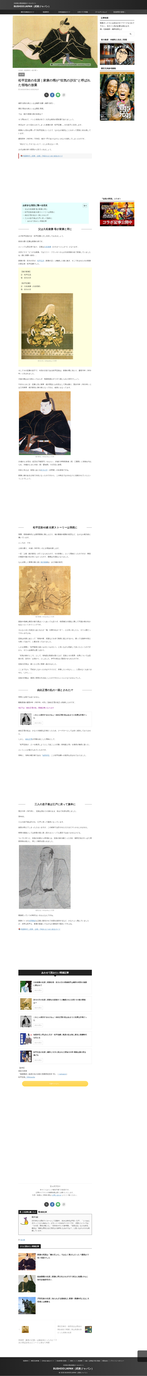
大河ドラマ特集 (82, 12)
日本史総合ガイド (64, 12)
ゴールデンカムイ (101, 12)
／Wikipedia (30, 1077)
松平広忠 (40, 261)
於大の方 (44, 470)
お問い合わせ (57, 1195)
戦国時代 (46, 12)
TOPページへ (54, 1084)
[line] (58, 95)
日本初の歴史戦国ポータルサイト (73, 1365)
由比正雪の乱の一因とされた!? (36, 215)
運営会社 (105, 1361)
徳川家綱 (44, 562)
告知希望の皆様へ (119, 12)
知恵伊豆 (45, 755)
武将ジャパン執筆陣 (76, 1361)
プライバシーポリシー (117, 1361)
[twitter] (46, 95)
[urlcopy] (63, 95)
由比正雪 (28, 739)
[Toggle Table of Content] (83, 206)
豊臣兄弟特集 (35, 1361)
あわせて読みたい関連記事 (37, 221)
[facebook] (52, 95)
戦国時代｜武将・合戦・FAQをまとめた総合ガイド (43, 156)
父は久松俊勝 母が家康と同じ (36, 209)
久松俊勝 (47, 247)
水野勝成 (32, 921)
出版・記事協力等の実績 (92, 1361)
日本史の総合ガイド (48, 1361)
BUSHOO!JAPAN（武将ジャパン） (32, 6)
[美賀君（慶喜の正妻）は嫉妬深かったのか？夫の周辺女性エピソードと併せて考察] (36, 1329)
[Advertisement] (55, 184)
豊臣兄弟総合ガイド (27, 12)
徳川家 (23, 1240)
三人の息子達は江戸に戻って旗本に (38, 218)
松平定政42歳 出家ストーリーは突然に (40, 212)
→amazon (62, 1074)
